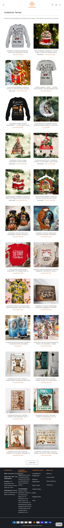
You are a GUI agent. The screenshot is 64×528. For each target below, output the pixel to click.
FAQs (33, 500)
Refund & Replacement (36, 480)
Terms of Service (51, 481)
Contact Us (49, 485)
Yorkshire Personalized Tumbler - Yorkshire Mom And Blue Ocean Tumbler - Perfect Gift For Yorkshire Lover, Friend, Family (18, 343)
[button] (3, 5)
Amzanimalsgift (29, 525)
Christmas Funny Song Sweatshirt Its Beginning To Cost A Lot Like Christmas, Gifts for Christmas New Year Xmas (18, 270)
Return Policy (36, 485)
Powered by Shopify (37, 525)
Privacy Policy (50, 477)
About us (49, 473)
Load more (32, 462)
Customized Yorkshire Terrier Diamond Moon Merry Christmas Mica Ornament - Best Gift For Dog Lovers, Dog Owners (46, 124)
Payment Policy (36, 489)
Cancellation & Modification (36, 474)
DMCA (34, 493)
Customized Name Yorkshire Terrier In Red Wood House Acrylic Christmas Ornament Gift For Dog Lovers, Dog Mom (46, 197)
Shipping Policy (36, 496)
